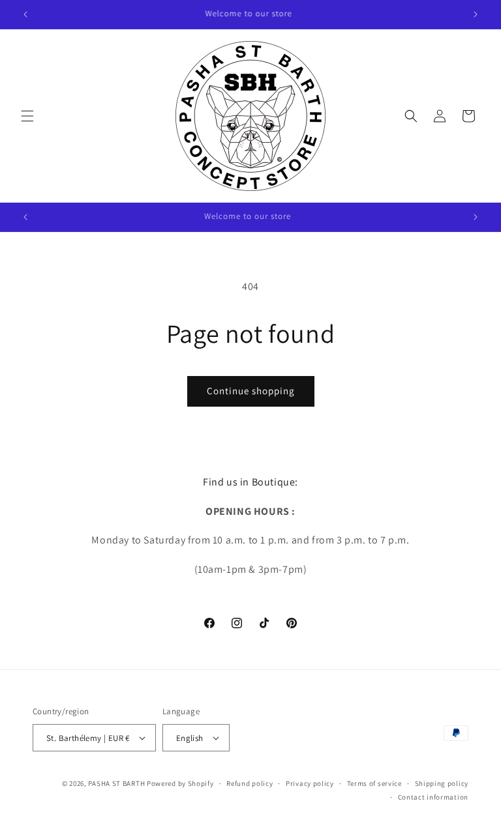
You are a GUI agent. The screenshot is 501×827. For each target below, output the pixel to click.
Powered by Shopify (180, 783)
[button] (27, 116)
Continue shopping (251, 390)
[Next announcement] (475, 14)
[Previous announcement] (25, 14)
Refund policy (249, 783)
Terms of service (374, 783)
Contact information (433, 797)
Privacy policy (310, 783)
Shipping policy (442, 783)
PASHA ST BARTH (116, 783)
